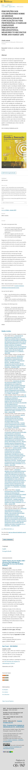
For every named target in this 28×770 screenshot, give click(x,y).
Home (3, 5)
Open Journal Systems (8, 701)
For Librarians (5, 694)
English (4, 549)
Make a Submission (8, 539)
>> (13, 529)
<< (2, 529)
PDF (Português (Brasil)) (9, 173)
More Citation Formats (8, 202)
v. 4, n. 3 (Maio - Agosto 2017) (8, 6)
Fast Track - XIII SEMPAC (10, 646)
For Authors (5, 692)
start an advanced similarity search (17, 532)
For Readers (5, 689)
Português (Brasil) (6, 551)
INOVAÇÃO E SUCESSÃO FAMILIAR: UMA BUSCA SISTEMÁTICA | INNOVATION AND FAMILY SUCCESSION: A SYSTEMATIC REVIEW (14, 359)
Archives (9, 5)
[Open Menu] (1, 1)
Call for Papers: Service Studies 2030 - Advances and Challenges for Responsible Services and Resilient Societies (14, 563)
